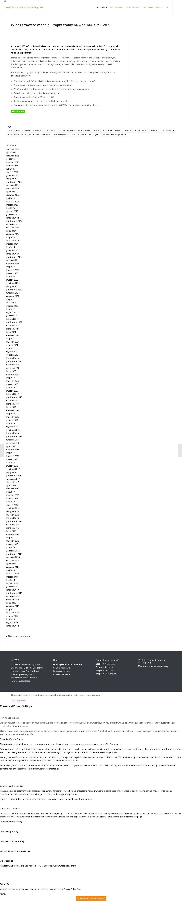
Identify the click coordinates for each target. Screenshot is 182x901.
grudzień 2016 (13, 508)
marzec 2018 (12, 459)
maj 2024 (10, 237)
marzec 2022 (12, 306)
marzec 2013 (12, 616)
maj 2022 (10, 299)
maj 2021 (10, 338)
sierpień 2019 (12, 403)
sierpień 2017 (12, 482)
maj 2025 (10, 198)
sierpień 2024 (12, 227)
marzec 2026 (12, 165)
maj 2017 (10, 492)
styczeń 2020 (12, 390)
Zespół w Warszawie (105, 663)
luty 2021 (10, 348)
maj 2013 (10, 609)
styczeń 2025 (12, 211)
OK (13, 701)
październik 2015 (14, 521)
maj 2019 (10, 413)
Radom (46, 135)
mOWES (118, 130)
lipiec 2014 (11, 563)
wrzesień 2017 (13, 479)
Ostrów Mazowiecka (167, 130)
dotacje (54, 130)
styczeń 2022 (12, 312)
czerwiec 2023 (12, 263)
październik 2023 (14, 257)
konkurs (88, 130)
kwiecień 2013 (12, 612)
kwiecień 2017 (12, 495)
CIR (46, 130)
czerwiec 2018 (12, 449)
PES (9, 135)
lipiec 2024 (11, 231)
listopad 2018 (12, 433)
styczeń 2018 (12, 465)
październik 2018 (14, 436)
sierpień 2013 (12, 599)
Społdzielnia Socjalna (60, 135)
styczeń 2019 (12, 426)
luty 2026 (10, 168)
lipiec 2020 (11, 371)
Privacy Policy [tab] (6, 884)
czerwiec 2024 (12, 234)
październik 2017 (14, 475)
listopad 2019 (12, 394)
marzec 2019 (12, 420)
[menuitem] (101, 7)
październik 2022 (14, 289)
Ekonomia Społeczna (67, 130)
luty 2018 (10, 462)
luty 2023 (10, 276)
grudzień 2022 (13, 283)
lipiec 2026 (11, 152)
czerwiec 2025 (12, 195)
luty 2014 (10, 580)
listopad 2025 (12, 178)
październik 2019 (14, 397)
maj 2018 (10, 452)
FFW (80, 130)
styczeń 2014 (12, 583)
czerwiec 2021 (12, 335)
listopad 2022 (12, 286)
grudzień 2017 (13, 469)
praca (31, 135)
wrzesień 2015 (13, 524)
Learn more (21, 701)
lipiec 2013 (11, 603)
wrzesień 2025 (13, 185)
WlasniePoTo (86, 135)
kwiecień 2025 (12, 201)
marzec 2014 (12, 576)
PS (38, 135)
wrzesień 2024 (13, 224)
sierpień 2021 (12, 328)
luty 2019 (10, 423)
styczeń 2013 (12, 622)
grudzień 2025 (13, 175)
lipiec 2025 (11, 191)
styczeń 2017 (12, 505)
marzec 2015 (12, 544)
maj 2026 (10, 159)
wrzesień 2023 (13, 260)
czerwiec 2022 (12, 296)
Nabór (128, 130)
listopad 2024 (12, 217)
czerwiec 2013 (12, 606)
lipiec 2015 (11, 531)
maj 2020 (10, 377)
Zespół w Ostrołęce (105, 670)
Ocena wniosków (139, 130)
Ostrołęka (152, 130)
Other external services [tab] (11, 808)
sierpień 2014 (12, 560)
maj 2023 (10, 266)
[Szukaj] (167, 7)
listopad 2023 (12, 253)
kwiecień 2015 (12, 540)
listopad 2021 (12, 319)
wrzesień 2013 (13, 596)
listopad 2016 (12, 511)
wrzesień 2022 (13, 292)
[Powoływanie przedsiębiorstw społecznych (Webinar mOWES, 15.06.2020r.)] (2, 450)
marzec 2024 (12, 243)
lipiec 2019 (11, 407)
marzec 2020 (12, 384)
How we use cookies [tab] (9, 717)
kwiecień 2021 (12, 342)
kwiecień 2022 (12, 302)
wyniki (97, 135)
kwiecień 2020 (12, 381)
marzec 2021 (12, 345)
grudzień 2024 (13, 214)
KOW (96, 130)
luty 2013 (10, 619)
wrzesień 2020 (13, 364)
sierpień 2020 (12, 368)
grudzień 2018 (13, 430)
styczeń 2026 (12, 172)
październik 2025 (14, 182)
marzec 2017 (12, 498)
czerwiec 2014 (12, 567)
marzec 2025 (12, 204)
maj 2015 (10, 537)
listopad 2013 (12, 589)
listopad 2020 (12, 358)
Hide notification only (97, 898)
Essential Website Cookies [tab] (12, 739)
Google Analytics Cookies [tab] (11, 786)
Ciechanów (37, 130)
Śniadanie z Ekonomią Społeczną (114, 135)
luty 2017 (10, 501)
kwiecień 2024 (12, 240)
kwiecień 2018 (12, 456)
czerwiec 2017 (12, 488)
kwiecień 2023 (12, 270)
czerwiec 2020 (12, 374)
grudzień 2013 (13, 586)
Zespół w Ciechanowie (106, 673)
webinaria (75, 135)
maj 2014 (10, 570)
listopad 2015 (12, 518)
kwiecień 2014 (12, 573)
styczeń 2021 (12, 351)
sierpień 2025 (12, 188)
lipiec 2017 (11, 485)
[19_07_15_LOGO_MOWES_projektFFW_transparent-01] (25, 7)
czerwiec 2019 (12, 410)
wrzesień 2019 (13, 400)
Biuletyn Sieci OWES (22, 130)
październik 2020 (14, 361)
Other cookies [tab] (6, 860)
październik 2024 (14, 221)
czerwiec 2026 (12, 155)
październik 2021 (14, 322)
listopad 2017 (12, 472)
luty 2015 (10, 547)
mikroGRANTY (107, 130)
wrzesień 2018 (13, 439)
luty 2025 (10, 208)
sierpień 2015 (12, 528)
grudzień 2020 (13, 354)
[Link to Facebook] (176, 7)
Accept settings (82, 898)
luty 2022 (10, 309)
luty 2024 (10, 247)
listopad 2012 (12, 625)
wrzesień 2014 (13, 557)
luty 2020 (10, 387)
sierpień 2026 (12, 149)
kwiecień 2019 (12, 417)
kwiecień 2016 (12, 514)
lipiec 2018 (11, 446)
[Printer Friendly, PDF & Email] (18, 111)
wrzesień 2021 (13, 325)
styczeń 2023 (12, 279)
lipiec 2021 (11, 332)
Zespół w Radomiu (104, 667)
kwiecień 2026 (12, 162)
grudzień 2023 (13, 250)
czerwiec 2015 (12, 534)
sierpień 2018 (12, 443)
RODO (3, 894)
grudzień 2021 (13, 315)
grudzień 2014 (13, 550)
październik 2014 (14, 554)
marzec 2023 (12, 273)
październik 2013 (14, 593)
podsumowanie (20, 135)
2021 (9, 130)
